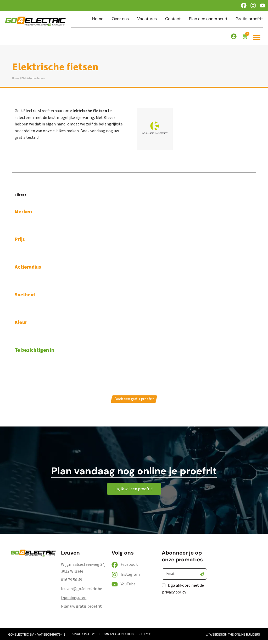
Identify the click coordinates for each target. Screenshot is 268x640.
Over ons (120, 18)
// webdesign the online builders (233, 634)
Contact (173, 18)
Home (97, 18)
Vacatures (147, 18)
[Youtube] (262, 5)
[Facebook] (244, 5)
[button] (257, 37)
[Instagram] (253, 5)
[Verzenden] (202, 574)
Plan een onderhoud (208, 18)
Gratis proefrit (249, 18)
